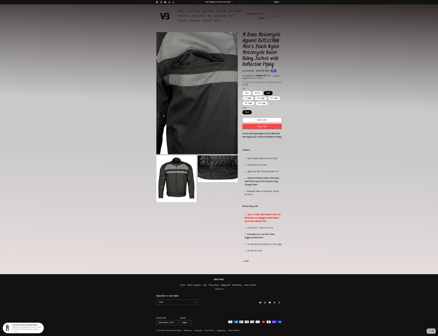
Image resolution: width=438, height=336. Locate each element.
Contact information (233, 330)
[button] (269, 16)
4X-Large (248, 103)
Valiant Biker (165, 330)
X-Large (248, 98)
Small (248, 93)
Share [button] (247, 261)
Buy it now (262, 127)
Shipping (244, 78)
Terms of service (209, 330)
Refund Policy (237, 285)
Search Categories (194, 285)
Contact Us (219, 289)
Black (247, 112)
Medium (259, 93)
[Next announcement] (243, 2)
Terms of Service (250, 285)
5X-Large (262, 103)
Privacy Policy (214, 285)
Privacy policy (198, 330)
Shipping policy (221, 330)
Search (182, 285)
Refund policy (188, 330)
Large (268, 93)
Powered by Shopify (175, 330)
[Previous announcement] (194, 2)
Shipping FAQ (225, 285)
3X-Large (274, 98)
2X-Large (261, 98)
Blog (204, 285)
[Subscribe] (194, 302)
